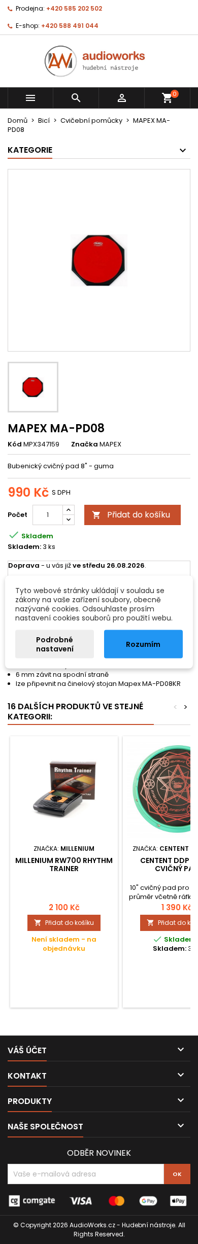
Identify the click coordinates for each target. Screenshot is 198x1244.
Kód (15, 444)
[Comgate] (99, 1200)
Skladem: (24, 546)
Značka (84, 444)
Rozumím (143, 644)
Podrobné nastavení (55, 644)
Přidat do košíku (131, 515)
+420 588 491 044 (69, 25)
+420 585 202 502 (74, 8)
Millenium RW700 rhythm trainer (64, 864)
